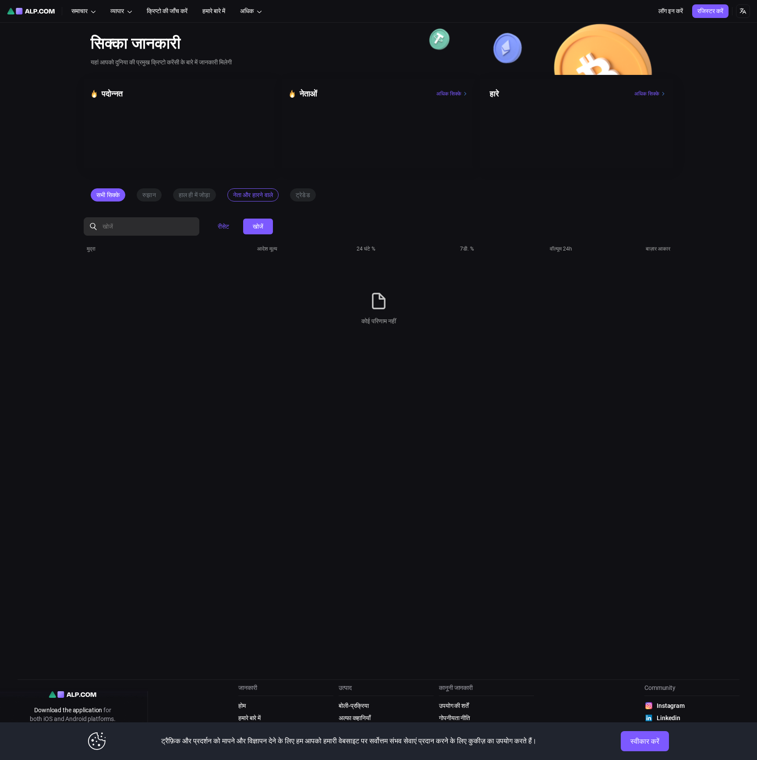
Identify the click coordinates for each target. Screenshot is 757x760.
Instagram (671, 705)
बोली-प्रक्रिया (354, 705)
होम (242, 705)
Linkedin (668, 717)
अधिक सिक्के (448, 94)
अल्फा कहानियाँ (355, 717)
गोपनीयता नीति (454, 717)
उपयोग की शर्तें (454, 705)
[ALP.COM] (31, 11)
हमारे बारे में (249, 717)
